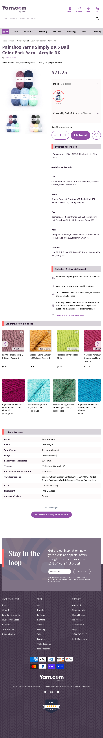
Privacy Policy (55, 581)
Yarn (16, 31)
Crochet (57, 31)
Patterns (28, 31)
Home (4, 41)
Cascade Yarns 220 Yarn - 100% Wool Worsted (40, 356)
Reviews (6, 624)
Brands (40, 610)
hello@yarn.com (79, 639)
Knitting (43, 31)
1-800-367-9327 (79, 634)
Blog (4, 605)
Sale (84, 31)
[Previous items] (5, 344)
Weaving (71, 31)
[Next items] (98, 344)
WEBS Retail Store (10, 619)
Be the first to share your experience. (51, 514)
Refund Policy (78, 615)
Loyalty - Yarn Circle (11, 615)
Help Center (77, 619)
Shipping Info (78, 610)
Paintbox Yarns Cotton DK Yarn (67, 356)
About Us (6, 610)
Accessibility (78, 624)
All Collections (44, 643)
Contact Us (77, 605)
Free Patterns (43, 648)
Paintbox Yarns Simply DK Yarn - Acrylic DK (12, 356)
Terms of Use (8, 629)
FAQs (74, 629)
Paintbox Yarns (10, 57)
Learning (97, 31)
